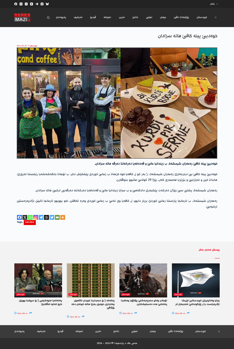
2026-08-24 (22, 313)
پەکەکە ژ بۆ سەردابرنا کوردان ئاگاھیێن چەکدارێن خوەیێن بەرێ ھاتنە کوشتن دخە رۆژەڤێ (93, 304)
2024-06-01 (22, 46)
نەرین (122, 17)
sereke (29, 222)
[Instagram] (26, 4)
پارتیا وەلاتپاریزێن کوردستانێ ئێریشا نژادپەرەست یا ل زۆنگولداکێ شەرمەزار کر (197, 302)
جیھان (163, 17)
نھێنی (149, 17)
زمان (212, 4)
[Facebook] (15, 4)
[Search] (48, 17)
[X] (24, 217)
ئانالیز (135, 17)
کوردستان (202, 17)
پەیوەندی (61, 17)
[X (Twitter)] (21, 4)
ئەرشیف (78, 17)
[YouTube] (31, 4)
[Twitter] (52, 217)
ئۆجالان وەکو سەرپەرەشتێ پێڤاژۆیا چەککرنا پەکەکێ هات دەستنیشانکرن (144, 302)
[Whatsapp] (30, 217)
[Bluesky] (47, 4)
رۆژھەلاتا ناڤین (181, 17)
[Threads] (42, 4)
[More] (62, 217)
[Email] (57, 217)
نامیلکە (107, 17)
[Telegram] (36, 4)
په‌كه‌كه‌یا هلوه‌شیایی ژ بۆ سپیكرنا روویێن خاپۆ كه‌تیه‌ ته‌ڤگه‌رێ (40, 302)
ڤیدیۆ (93, 17)
